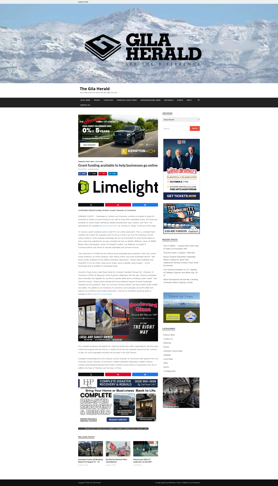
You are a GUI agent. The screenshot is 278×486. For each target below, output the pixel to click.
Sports (97, 100)
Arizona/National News (150, 100)
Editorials (168, 100)
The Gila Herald (95, 88)
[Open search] (198, 100)
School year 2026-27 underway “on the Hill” (142, 460)
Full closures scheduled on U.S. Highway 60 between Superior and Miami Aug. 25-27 (180, 273)
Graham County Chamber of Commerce (110, 428)
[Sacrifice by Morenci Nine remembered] (118, 449)
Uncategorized (169, 371)
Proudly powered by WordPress (165, 483)
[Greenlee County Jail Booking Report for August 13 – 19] (90, 449)
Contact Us (85, 105)
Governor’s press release (101, 294)
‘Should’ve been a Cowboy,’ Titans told (179, 253)
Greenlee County (129, 428)
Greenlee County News (127, 100)
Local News (85, 100)
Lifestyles (108, 100)
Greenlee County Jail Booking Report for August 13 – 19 (90, 460)
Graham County (90, 428)
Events (180, 100)
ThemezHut (196, 483)
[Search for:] (181, 128)
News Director (94, 169)
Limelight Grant (142, 428)
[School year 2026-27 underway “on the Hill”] (145, 449)
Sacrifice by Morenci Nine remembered (116, 460)
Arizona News (169, 335)
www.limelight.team (109, 226)
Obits (189, 100)
